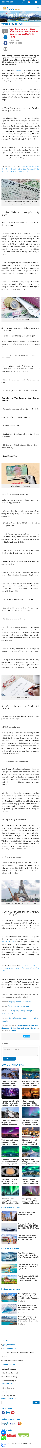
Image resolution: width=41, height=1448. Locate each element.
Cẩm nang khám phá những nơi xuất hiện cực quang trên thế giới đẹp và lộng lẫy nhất (30, 1181)
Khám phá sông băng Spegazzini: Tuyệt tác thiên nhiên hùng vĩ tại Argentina (27, 1319)
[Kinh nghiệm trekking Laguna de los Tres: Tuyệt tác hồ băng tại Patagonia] (9, 1297)
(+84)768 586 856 (9, 1349)
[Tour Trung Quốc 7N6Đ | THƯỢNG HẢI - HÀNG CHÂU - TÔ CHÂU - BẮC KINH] (9, 1279)
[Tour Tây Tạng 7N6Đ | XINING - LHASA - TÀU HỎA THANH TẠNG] (9, 1239)
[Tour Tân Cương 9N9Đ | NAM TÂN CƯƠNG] (9, 1216)
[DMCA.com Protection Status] (23, 1435)
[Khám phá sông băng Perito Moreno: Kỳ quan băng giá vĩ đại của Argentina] (9, 1309)
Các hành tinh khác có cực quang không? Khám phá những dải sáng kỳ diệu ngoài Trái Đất (9, 1181)
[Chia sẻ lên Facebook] (5, 43)
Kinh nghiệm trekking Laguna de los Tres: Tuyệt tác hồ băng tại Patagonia (28, 1296)
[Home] (5, 37)
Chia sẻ (27, 1036)
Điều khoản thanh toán (10, 1373)
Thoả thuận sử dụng (9, 1377)
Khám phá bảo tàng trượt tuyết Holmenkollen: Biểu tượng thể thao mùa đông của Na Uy (9, 1123)
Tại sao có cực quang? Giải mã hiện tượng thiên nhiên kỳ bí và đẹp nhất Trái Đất (30, 1162)
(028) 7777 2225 (14, 1006)
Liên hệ (4, 1392)
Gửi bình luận (9, 1059)
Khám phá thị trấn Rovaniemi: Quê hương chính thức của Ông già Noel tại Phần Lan (10, 1084)
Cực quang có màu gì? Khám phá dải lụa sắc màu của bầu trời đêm (30, 1123)
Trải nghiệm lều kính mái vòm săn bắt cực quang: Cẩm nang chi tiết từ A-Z (31, 1084)
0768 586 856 (26, 1006)
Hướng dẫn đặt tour (8, 1369)
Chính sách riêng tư (8, 1381)
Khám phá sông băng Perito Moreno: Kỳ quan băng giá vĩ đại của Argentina (27, 1307)
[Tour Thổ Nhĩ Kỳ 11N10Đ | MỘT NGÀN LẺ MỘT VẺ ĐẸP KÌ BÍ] (9, 1268)
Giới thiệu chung (7, 1388)
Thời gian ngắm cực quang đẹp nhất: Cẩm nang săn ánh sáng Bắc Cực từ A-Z (10, 1142)
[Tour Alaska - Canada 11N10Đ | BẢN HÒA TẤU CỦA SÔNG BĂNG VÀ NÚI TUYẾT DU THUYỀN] (9, 1256)
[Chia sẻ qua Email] (5, 49)
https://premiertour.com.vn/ (20, 1002)
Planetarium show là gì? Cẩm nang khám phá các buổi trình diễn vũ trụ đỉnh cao (10, 1103)
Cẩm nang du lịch (11, 1289)
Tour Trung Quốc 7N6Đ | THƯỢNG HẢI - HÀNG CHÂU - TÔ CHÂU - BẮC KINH (28, 1278)
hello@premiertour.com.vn (13, 1360)
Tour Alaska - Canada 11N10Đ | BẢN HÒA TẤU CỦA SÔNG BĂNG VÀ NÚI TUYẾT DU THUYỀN (28, 1255)
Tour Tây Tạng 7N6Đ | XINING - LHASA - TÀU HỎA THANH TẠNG (27, 1237)
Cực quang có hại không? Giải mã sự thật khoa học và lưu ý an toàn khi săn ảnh (10, 1201)
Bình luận (5, 31)
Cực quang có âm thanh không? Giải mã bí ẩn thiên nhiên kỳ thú (31, 1201)
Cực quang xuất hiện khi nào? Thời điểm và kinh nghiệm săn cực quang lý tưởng (10, 1162)
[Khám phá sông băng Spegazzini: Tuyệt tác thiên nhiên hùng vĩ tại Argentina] (9, 1320)
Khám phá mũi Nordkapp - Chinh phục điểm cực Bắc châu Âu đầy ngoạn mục (30, 1103)
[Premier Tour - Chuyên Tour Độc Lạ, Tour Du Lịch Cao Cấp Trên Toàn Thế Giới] (11, 8)
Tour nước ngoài (10, 1249)
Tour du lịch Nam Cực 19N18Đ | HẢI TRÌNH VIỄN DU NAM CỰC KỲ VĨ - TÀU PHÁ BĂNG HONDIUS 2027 (28, 1226)
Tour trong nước (11, 1208)
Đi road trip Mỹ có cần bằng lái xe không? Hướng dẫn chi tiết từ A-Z (30, 1142)
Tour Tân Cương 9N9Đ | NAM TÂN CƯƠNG (27, 1214)
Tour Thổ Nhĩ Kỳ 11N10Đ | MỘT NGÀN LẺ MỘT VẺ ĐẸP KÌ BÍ (28, 1267)
